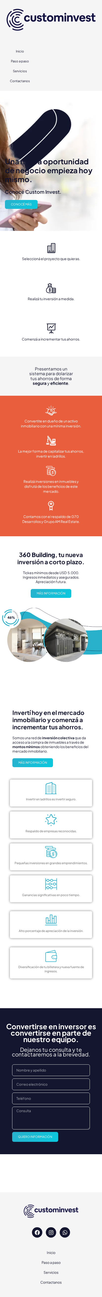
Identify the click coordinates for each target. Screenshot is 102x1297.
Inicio (20, 51)
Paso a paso (20, 61)
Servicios (20, 71)
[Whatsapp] (65, 1232)
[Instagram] (51, 1232)
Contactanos (20, 81)
